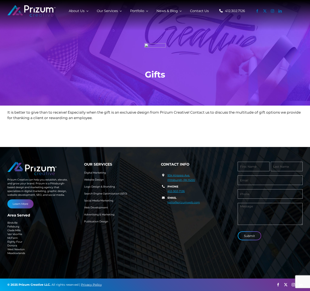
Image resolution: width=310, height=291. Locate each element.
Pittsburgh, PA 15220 (181, 180)
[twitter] (265, 11)
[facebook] (257, 11)
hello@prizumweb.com (183, 202)
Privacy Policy (91, 285)
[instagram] (272, 11)
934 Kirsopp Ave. (178, 175)
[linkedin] (280, 11)
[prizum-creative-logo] (31, 7)
